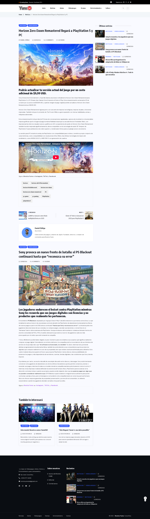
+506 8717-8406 (25, 478)
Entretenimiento (95, 8)
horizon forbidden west (30, 187)
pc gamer (26, 196)
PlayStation (45, 196)
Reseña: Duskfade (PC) (35, 2)
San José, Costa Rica (26, 475)
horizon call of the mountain (40, 183)
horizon (25, 183)
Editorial (51, 480)
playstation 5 (27, 201)
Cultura (108, 8)
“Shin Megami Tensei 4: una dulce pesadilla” (74, 430)
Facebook (52, 176)
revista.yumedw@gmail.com (29, 481)
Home (20, 14)
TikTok (45, 176)
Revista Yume (28, 176)
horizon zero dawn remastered (32, 192)
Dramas (83, 8)
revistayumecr (27, 434)
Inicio (43, 8)
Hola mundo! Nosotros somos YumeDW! (34, 430)
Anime (62, 8)
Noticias (52, 8)
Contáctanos (53, 484)
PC (46, 192)
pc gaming (35, 196)
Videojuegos (72, 8)
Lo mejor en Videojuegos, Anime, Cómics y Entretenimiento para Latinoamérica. (32, 470)
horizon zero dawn (46, 187)
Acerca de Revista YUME (55, 475)
